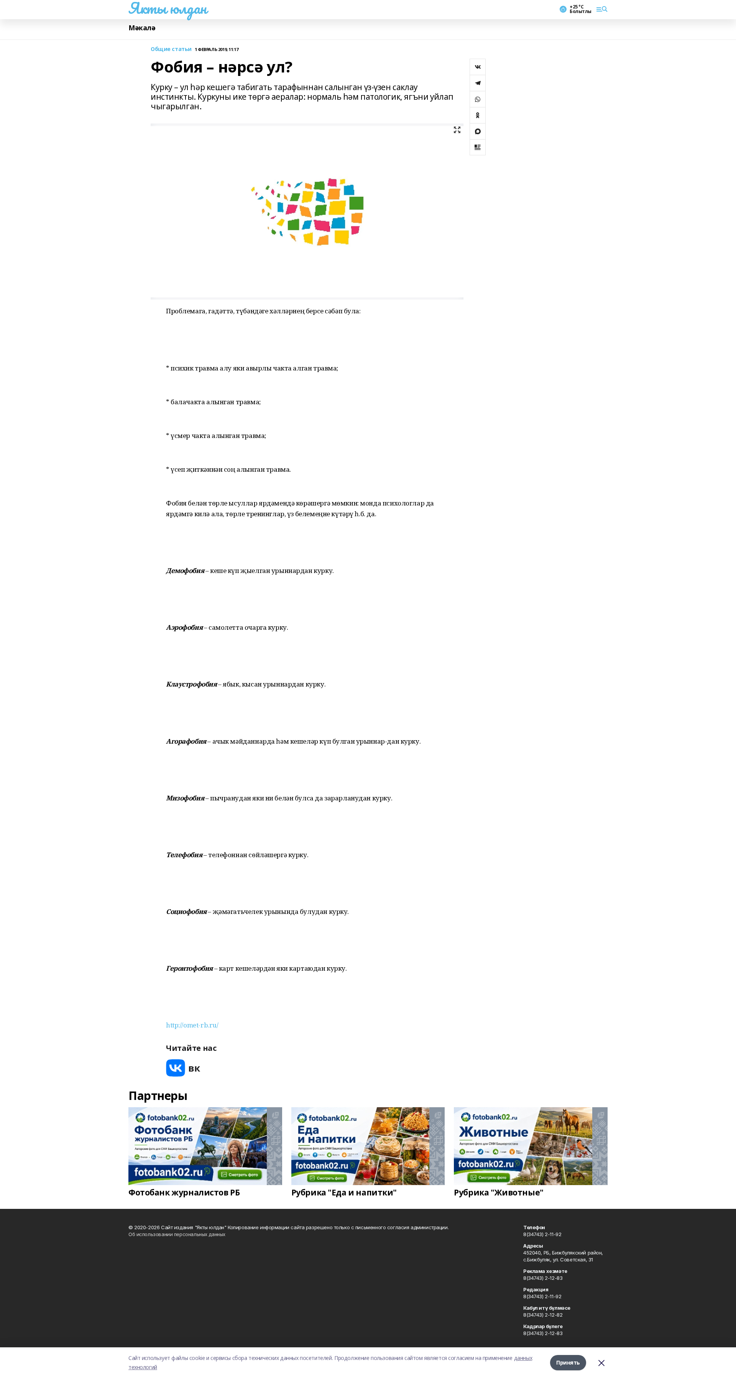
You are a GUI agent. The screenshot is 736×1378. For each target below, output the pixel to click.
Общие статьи (171, 49)
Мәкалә (141, 28)
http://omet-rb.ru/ (192, 1025)
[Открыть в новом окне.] (183, 1068)
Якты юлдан (167, 8)
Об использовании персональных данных (176, 1234)
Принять (568, 1362)
